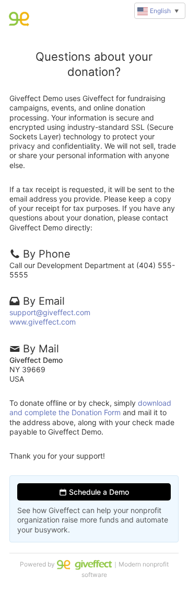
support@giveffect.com (49, 312)
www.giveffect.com (42, 321)
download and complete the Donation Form (90, 407)
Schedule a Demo (98, 491)
